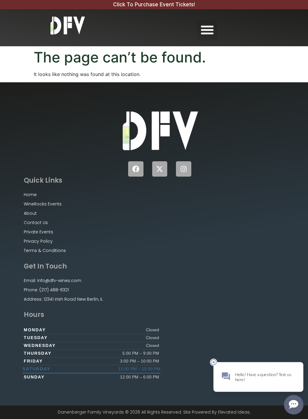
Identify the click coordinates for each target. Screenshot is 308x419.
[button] (207, 30)
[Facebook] (135, 169)
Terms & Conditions (45, 250)
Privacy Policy (38, 241)
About (30, 213)
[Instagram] (183, 169)
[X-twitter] (160, 169)
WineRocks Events (43, 204)
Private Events (38, 232)
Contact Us (36, 223)
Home (30, 195)
